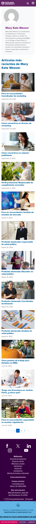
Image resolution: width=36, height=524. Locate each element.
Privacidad (29, 499)
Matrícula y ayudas (18, 463)
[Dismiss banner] (34, 503)
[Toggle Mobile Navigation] (34, 3)
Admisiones (18, 466)
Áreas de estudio (18, 461)
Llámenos (31, 522)
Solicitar (22, 522)
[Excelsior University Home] (7, 2)
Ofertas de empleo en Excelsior (18, 473)
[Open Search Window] (28, 3)
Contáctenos (18, 471)
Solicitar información (9, 522)
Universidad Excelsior (16, 499)
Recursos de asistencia (18, 459)
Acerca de (18, 468)
